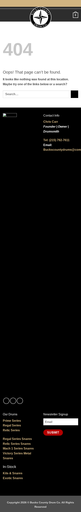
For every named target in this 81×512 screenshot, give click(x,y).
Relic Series (11, 430)
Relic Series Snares (17, 443)
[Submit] (74, 94)
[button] (5, 15)
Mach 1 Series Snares (18, 448)
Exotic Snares (13, 478)
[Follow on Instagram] (13, 401)
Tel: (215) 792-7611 (56, 140)
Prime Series (12, 420)
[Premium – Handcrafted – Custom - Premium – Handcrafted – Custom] (40, 17)
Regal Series (12, 425)
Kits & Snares (12, 473)
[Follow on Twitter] (20, 401)
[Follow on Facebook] (6, 401)
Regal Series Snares (17, 438)
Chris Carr (50, 121)
